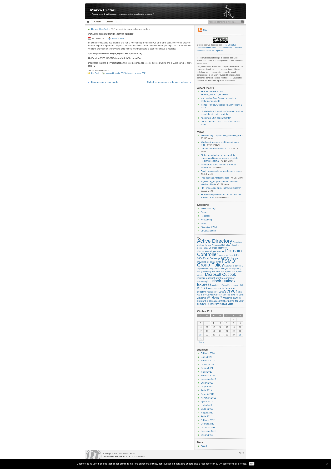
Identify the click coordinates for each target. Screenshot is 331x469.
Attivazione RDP (218, 245)
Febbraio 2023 (208, 360)
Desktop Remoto (217, 247)
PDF (144, 73)
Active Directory (208, 208)
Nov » (201, 342)
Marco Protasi (103, 10)
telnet (210, 295)
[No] (326, 464)
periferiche (216, 285)
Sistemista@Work (209, 227)
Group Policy (210, 265)
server (230, 291)
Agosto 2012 (207, 401)
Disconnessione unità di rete (104, 82)
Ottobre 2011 (207, 435)
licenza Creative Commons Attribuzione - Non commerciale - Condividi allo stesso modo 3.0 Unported (219, 48)
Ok (251, 463)
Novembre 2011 (208, 431)
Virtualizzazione (208, 231)
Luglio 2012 (206, 405)
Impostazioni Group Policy (208, 269)
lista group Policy (204, 271)
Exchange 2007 (218, 258)
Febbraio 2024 (208, 353)
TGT (215, 295)
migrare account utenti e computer (216, 278)
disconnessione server (211, 251)
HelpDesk (103, 29)
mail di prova (226, 271)
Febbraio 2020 (208, 375)
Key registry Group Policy (230, 269)
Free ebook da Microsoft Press (215, 178)
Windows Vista (225, 303)
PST (241, 285)
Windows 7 (214, 297)
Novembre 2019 (208, 379)
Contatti (97, 22)
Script (221, 292)
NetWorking (206, 220)
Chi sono (109, 22)
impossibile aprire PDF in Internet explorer (123, 73)
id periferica (238, 266)
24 (200, 335)
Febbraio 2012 (208, 420)
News (203, 223)
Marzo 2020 (206, 372)
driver (221, 255)
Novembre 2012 (208, 398)
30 (240, 335)
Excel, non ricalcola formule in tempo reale (221, 171)
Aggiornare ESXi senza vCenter (216, 118)
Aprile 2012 (206, 416)
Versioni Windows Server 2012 (215, 148)
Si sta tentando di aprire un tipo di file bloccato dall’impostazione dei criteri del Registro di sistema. (219, 158)
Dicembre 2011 (208, 427)
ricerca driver (212, 292)
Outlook (214, 281)
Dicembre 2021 (208, 364)
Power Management (230, 285)
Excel (206, 258)
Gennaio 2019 (207, 394)
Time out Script (237, 295)
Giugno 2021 (207, 368)
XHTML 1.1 (124, 456)
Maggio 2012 (207, 413)
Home (89, 21)
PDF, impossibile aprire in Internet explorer (221, 188)
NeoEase (114, 456)
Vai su (241, 453)
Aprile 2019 (206, 390)
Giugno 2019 (207, 387)
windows (201, 297)
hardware (228, 266)
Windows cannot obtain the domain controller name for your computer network (220, 300)
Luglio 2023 (206, 357)
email (226, 255)
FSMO (228, 261)
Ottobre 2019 (207, 383)
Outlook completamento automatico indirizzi (167, 82)
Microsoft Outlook (220, 274)
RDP (199, 288)
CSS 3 (133, 456)
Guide (204, 212)
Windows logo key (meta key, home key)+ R (221, 135)
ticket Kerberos (224, 295)
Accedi (204, 446)
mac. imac (216, 271)
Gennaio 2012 (207, 424)
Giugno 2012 (207, 409)
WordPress (94, 455)
